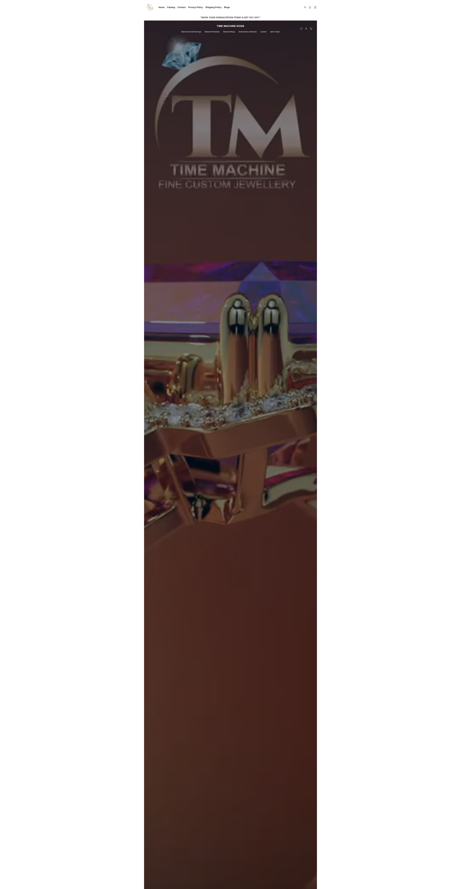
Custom (264, 32)
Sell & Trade (275, 32)
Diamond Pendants (212, 32)
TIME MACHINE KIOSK (230, 26)
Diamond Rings (229, 32)
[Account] (306, 28)
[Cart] (315, 7)
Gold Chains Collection (248, 32)
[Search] (305, 7)
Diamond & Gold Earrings (191, 32)
